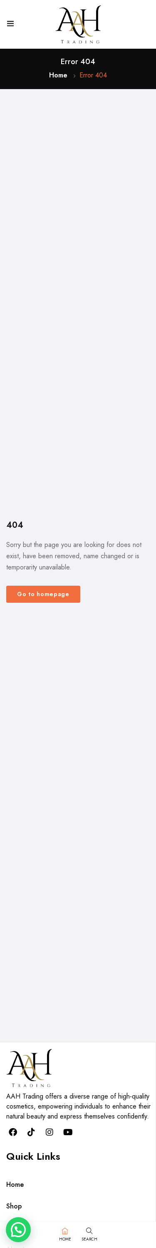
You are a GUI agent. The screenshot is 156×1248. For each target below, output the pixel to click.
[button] (18, 1229)
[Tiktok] (31, 1132)
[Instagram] (49, 1132)
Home (58, 75)
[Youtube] (67, 1132)
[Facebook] (13, 1132)
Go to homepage (43, 594)
